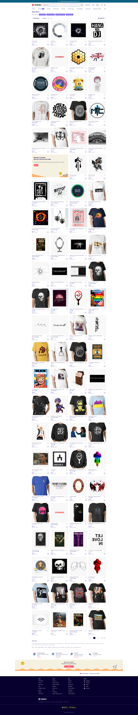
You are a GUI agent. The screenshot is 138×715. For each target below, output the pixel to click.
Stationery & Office (97, 8)
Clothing (41, 8)
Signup (39, 691)
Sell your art (54, 688)
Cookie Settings (71, 693)
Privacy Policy (47, 701)
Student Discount (42, 688)
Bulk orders (40, 693)
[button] (69, 1)
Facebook (88, 682)
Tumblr (87, 686)
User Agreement (41, 701)
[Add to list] (48, 41)
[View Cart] (105, 5)
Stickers (48, 8)
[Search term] (82, 5)
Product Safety (71, 688)
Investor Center (55, 682)
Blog (39, 686)
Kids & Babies (79, 8)
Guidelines (70, 686)
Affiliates (54, 686)
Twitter (87, 684)
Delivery (69, 680)
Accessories (87, 8)
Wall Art (63, 8)
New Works (40, 684)
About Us (54, 680)
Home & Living (71, 8)
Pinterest (87, 688)
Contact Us (70, 691)
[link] (42, 14)
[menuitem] (33, 8)
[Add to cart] (48, 45)
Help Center (70, 684)
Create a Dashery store (57, 693)
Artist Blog (54, 691)
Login (39, 690)
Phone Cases (56, 8)
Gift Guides (40, 680)
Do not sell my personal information (57, 701)
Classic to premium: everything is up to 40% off (69, 1)
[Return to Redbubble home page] (37, 5)
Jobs (53, 690)
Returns (69, 682)
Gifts (105, 8)
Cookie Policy (66, 701)
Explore (33, 8)
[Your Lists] (102, 5)
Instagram (88, 680)
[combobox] (63, 4)
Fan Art (40, 682)
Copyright (70, 690)
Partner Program (55, 684)
